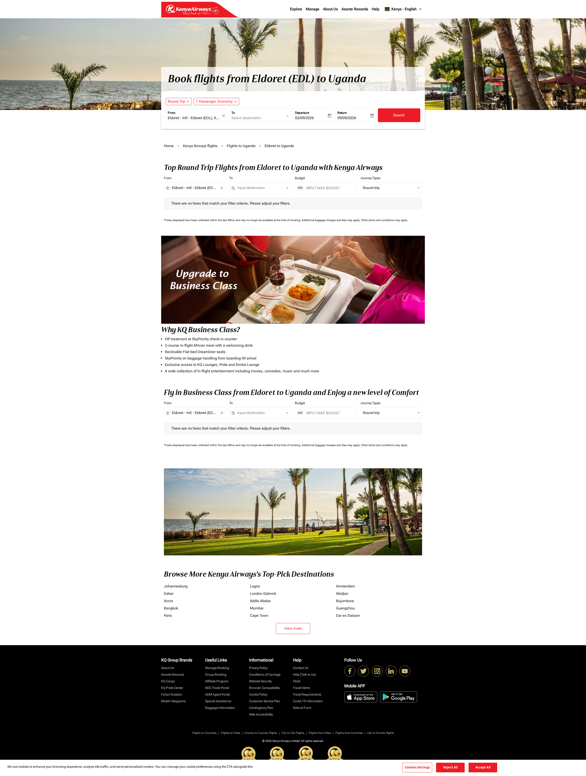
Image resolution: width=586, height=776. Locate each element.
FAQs (297, 681)
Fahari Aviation (171, 694)
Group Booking (215, 674)
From (171, 113)
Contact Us (300, 668)
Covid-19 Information (308, 701)
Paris (168, 615)
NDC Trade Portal (217, 688)
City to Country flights (380, 733)
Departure (302, 113)
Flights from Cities (320, 733)
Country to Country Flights (260, 733)
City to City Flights (293, 733)
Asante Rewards (355, 9)
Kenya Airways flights (200, 146)
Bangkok (171, 608)
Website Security (260, 681)
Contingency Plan (261, 708)
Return (342, 113)
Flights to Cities (230, 733)
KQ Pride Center (172, 688)
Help (375, 9)
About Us (330, 9)
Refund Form (302, 708)
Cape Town (259, 615)
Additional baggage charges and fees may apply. (331, 220)
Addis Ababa (260, 601)
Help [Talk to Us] (304, 674)
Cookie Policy (258, 694)
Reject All (450, 767)
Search (399, 115)
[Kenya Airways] (349, 671)
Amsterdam (345, 586)
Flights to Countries (204, 733)
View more (293, 628)
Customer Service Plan (264, 701)
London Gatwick (263, 593)
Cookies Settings (417, 767)
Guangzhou (345, 608)
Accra (168, 601)
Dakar (169, 593)
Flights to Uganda (241, 146)
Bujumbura (345, 601)
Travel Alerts (301, 688)
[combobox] (194, 118)
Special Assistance (218, 701)
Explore (296, 9)
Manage (312, 9)
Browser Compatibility (264, 688)
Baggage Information (220, 708)
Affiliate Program (217, 681)
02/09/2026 (304, 118)
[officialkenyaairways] (377, 671)
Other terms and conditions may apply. (384, 220)
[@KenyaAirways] (363, 671)
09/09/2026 (346, 118)
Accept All (483, 767)
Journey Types (370, 178)
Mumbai (256, 608)
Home (169, 146)
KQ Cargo (168, 681)
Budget (300, 178)
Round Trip (176, 101)
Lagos (255, 586)
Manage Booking (217, 668)
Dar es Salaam (348, 615)
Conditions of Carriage (264, 674)
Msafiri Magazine (173, 701)
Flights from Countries (349, 733)
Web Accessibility (261, 714)
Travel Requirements (307, 694)
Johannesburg (175, 586)
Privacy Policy (258, 668)
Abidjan (342, 593)
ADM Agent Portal (217, 694)
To (233, 113)
